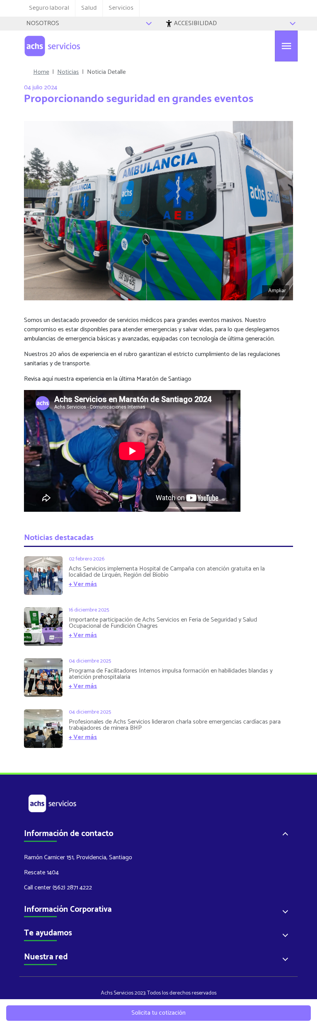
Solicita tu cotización (158, 1013)
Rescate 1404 (41, 872)
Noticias (68, 72)
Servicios (121, 8)
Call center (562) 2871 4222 (58, 887)
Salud (89, 8)
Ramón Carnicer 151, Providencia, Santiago (78, 857)
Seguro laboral (49, 8)
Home (41, 72)
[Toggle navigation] (286, 46)
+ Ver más (83, 584)
